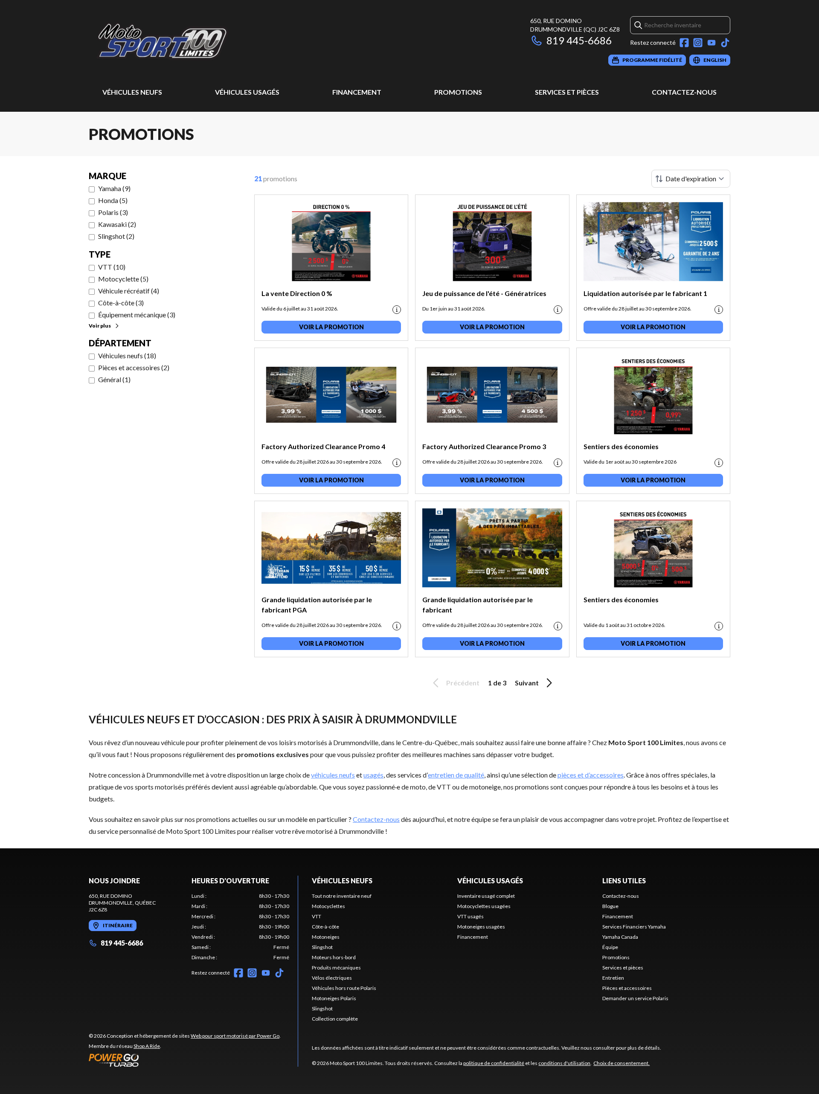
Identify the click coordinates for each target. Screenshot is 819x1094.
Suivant (527, 683)
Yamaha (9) (114, 188)
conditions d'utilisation (564, 1063)
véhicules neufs (333, 775)
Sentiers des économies (621, 446)
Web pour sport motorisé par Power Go (235, 1036)
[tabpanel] (240, 927)
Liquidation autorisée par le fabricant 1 (645, 293)
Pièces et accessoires (627, 988)
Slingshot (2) (116, 236)
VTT (316, 916)
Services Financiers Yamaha (634, 926)
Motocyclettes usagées (484, 906)
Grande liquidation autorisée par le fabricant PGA (316, 604)
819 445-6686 (579, 40)
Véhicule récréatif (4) (128, 291)
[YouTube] (711, 43)
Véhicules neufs (132, 92)
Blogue (610, 906)
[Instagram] (698, 43)
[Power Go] (185, 1060)
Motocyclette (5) (123, 279)
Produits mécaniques (336, 967)
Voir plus (100, 325)
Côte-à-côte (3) (121, 303)
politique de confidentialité (493, 1063)
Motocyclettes (328, 906)
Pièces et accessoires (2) (133, 367)
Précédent (462, 683)
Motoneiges (326, 937)
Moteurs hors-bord (334, 957)
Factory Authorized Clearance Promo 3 (484, 446)
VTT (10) (111, 267)
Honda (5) (113, 200)
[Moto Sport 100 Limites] (195, 41)
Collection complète (335, 1019)
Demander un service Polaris (635, 998)
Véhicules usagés (247, 92)
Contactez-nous (684, 92)
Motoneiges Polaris (334, 998)
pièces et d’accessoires (591, 775)
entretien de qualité (456, 775)
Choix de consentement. (621, 1063)
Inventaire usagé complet (486, 896)
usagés (373, 775)
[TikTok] (725, 43)
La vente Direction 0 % (296, 293)
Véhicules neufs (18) (127, 355)
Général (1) (114, 379)
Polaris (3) (113, 212)
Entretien (613, 978)
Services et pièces (567, 92)
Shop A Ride (147, 1046)
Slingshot (322, 947)
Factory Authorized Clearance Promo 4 (323, 446)
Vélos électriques (332, 978)
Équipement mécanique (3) (136, 314)
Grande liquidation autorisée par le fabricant (477, 604)
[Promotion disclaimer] (396, 309)
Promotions (458, 92)
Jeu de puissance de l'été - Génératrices (484, 293)
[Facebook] (684, 43)
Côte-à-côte (325, 926)
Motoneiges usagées (481, 926)
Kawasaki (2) (117, 224)
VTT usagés (470, 916)
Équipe (610, 947)
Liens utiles (624, 880)
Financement (356, 92)
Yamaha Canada (620, 937)
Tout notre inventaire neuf (342, 896)
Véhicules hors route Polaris (344, 988)
